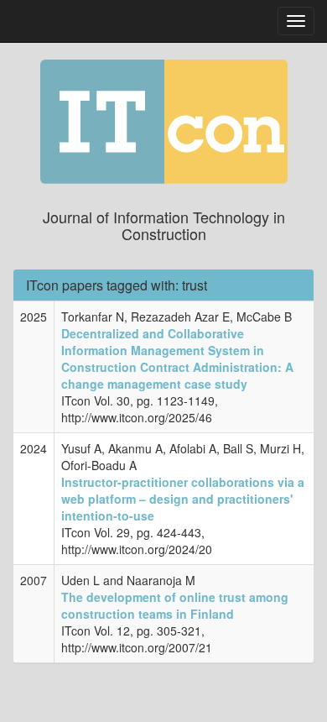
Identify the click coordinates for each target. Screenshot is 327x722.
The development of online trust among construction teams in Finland (174, 605)
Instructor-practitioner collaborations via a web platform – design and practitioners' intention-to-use (182, 498)
